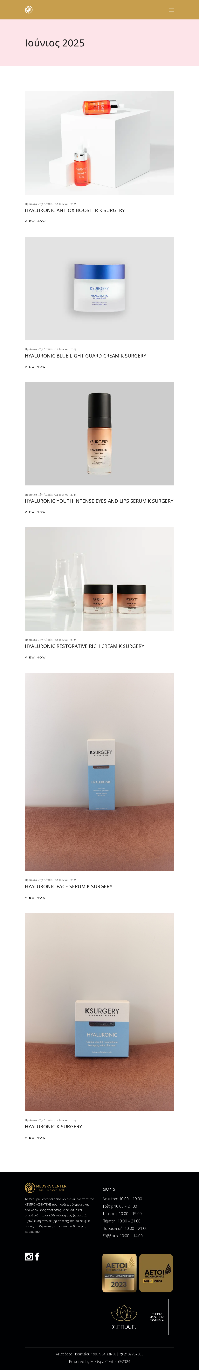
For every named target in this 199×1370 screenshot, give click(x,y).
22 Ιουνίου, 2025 (65, 204)
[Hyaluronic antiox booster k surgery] (99, 143)
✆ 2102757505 (131, 1354)
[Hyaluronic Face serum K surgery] (99, 772)
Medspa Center (103, 1361)
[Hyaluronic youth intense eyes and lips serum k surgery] (99, 433)
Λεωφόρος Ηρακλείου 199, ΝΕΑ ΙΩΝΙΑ (86, 1354)
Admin (48, 204)
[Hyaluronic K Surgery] (99, 1012)
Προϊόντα (31, 204)
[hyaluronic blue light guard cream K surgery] (99, 288)
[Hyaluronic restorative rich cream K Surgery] (99, 579)
